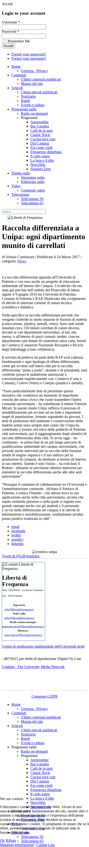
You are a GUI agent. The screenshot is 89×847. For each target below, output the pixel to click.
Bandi (25, 101)
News (21, 261)
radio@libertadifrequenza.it (19, 618)
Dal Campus (39, 143)
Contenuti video (33, 190)
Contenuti (18, 75)
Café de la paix (41, 130)
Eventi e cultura (32, 105)
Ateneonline (39, 122)
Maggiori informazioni (17, 845)
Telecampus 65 (32, 203)
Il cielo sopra (40, 156)
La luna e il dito (42, 160)
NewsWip (37, 165)
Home (16, 66)
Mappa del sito (32, 84)
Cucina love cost (42, 139)
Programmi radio (24, 109)
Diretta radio (20, 173)
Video (15, 186)
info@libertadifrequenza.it (19, 609)
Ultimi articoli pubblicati (39, 92)
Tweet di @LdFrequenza (20, 556)
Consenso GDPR (45, 696)
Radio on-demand (34, 113)
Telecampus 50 (32, 199)
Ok (2, 840)
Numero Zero (40, 169)
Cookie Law (45, 845)
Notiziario (28, 96)
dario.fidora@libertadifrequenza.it (23, 635)
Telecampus (20, 194)
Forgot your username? (28, 58)
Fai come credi (41, 148)
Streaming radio (33, 177)
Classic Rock (40, 135)
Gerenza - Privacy (34, 71)
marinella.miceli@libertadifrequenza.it (23, 626)
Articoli (17, 88)
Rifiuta (11, 840)
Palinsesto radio (32, 182)
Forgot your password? (28, 54)
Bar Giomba (39, 126)
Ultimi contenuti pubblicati (41, 79)
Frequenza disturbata (45, 152)
